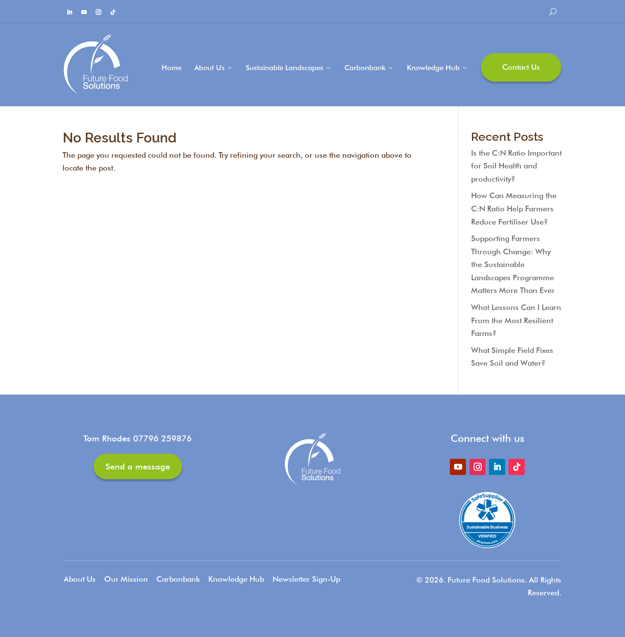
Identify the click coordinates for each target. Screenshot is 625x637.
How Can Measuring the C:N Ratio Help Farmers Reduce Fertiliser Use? (514, 208)
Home (172, 67)
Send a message (137, 466)
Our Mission (126, 578)
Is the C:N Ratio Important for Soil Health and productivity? (516, 165)
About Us (213, 67)
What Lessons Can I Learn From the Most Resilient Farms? (516, 320)
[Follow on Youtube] (83, 12)
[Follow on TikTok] (112, 12)
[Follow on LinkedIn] (69, 12)
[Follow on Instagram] (98, 12)
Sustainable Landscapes (289, 67)
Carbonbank (369, 67)
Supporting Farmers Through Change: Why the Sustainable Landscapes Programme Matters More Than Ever (513, 264)
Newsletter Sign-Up (306, 578)
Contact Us (521, 67)
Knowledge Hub (437, 67)
